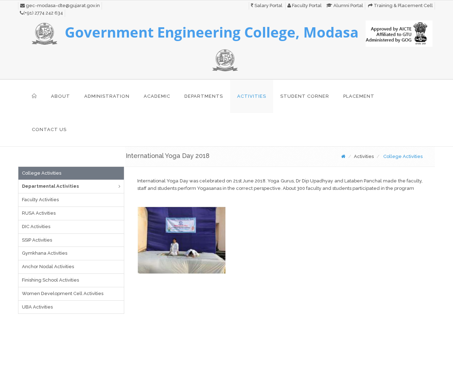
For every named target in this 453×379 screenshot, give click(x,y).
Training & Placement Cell (403, 5)
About (60, 96)
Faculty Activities (40, 199)
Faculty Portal (306, 5)
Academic (157, 96)
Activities (251, 96)
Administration (107, 96)
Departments (203, 96)
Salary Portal (267, 5)
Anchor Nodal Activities (48, 266)
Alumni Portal (347, 5)
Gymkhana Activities (44, 253)
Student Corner (304, 96)
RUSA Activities (39, 213)
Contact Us (49, 129)
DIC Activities (36, 226)
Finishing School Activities (50, 280)
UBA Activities (37, 307)
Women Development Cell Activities (62, 293)
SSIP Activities (37, 240)
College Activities (41, 173)
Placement (358, 96)
